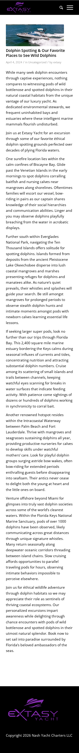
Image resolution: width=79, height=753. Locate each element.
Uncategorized (37, 62)
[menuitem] (59, 7)
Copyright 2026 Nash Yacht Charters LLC (39, 735)
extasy (57, 62)
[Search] (59, 7)
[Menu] (68, 7)
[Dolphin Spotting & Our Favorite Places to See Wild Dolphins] (35, 35)
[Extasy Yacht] (33, 7)
